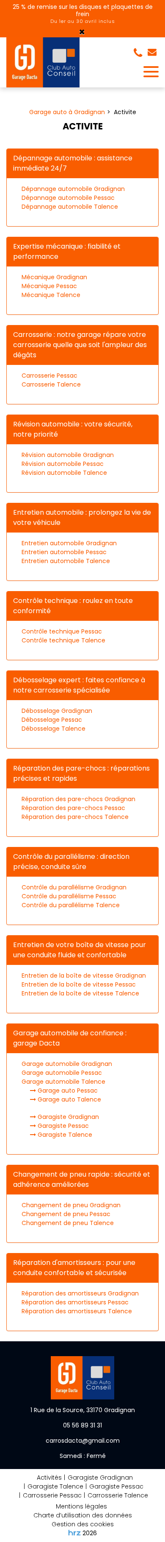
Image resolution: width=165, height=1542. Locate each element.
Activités (49, 1477)
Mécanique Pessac (49, 286)
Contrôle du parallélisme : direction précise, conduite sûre (71, 862)
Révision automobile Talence (64, 472)
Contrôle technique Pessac (62, 631)
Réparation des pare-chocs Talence (75, 817)
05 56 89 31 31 (82, 1425)
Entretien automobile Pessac (64, 552)
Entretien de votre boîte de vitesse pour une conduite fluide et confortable (79, 950)
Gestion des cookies (83, 1524)
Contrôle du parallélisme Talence (71, 905)
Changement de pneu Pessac (66, 1214)
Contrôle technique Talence (63, 640)
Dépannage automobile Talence (70, 206)
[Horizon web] (74, 1533)
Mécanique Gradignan (54, 277)
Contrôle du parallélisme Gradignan (74, 887)
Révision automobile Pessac (63, 464)
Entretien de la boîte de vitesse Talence (80, 993)
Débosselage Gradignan (57, 711)
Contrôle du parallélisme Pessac (69, 896)
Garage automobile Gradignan (67, 1064)
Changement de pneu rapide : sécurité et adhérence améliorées (81, 1179)
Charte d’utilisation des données (82, 1515)
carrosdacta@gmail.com (153, 53)
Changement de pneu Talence (68, 1223)
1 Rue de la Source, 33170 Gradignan (82, 1410)
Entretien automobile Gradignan (69, 543)
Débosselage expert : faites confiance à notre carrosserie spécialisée (79, 685)
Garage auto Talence (68, 1099)
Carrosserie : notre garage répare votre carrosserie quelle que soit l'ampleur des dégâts (80, 345)
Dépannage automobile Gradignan (73, 189)
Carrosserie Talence (51, 384)
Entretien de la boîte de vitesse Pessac (79, 984)
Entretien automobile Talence (66, 561)
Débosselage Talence (53, 728)
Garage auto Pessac (67, 1090)
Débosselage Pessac (52, 719)
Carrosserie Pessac (49, 375)
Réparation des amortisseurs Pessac (75, 1302)
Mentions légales (81, 1506)
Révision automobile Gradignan (68, 455)
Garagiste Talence (64, 1134)
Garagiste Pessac (62, 1125)
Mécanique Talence (51, 295)
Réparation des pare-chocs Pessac (73, 808)
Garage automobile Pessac (62, 1072)
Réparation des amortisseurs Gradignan (80, 1293)
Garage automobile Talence (63, 1081)
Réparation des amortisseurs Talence (77, 1311)
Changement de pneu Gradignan (71, 1205)
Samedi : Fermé (83, 1456)
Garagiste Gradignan (67, 1117)
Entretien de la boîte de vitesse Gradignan (84, 975)
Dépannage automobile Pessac (68, 197)
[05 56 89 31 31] (140, 53)
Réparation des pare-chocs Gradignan (78, 799)
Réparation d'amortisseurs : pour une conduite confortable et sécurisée (74, 1268)
